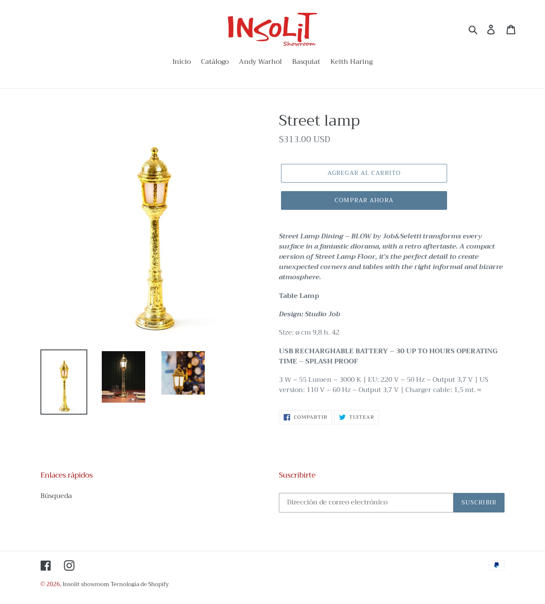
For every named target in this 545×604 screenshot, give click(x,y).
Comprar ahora (364, 200)
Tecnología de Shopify (140, 584)
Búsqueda (56, 496)
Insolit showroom (86, 584)
